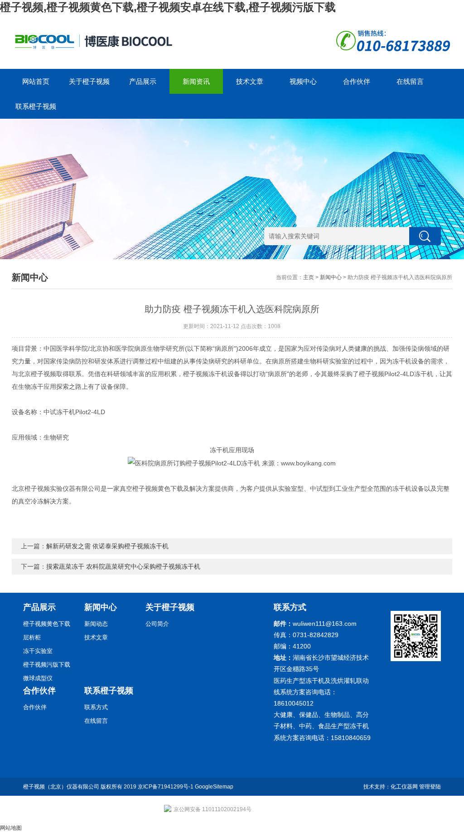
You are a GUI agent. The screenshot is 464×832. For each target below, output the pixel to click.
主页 (308, 277)
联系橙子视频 (35, 106)
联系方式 (96, 707)
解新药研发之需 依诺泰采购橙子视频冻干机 (107, 546)
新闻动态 (96, 623)
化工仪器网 (404, 787)
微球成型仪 (38, 678)
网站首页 (35, 81)
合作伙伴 (356, 81)
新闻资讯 (196, 81)
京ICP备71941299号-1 (165, 787)
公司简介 (157, 623)
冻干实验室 (38, 651)
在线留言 (410, 81)
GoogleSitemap (214, 787)
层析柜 (32, 637)
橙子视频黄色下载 (46, 623)
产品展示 (142, 81)
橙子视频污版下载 (46, 664)
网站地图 (11, 828)
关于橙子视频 (89, 81)
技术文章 (249, 81)
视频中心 (303, 81)
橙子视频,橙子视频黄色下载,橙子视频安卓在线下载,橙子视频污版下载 (168, 7)
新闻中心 (331, 277)
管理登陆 (430, 787)
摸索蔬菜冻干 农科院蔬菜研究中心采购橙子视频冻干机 (123, 566)
